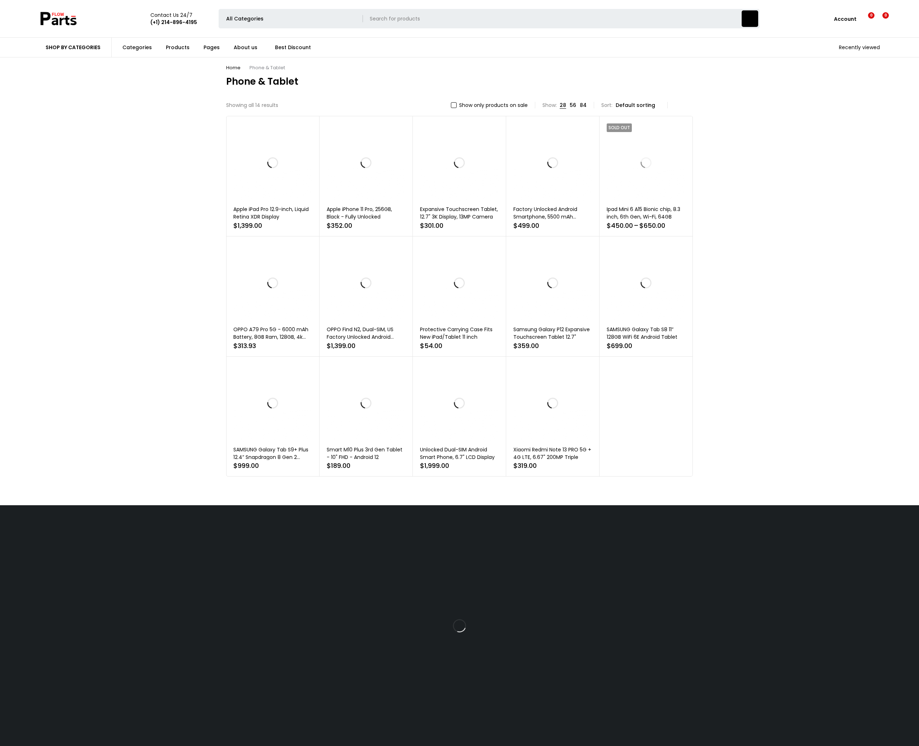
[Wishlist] (867, 19)
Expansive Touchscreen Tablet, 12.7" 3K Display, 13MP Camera (459, 213)
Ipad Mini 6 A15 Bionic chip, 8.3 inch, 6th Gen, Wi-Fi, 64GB (643, 213)
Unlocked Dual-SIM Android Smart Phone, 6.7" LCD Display (457, 453)
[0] (880, 19)
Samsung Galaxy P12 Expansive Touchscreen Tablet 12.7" (551, 333)
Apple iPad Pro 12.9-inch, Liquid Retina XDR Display (271, 213)
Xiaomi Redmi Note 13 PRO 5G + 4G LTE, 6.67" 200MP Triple (552, 453)
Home (233, 67)
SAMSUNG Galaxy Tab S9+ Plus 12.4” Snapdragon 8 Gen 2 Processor (270, 457)
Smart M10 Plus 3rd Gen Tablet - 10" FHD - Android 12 (364, 453)
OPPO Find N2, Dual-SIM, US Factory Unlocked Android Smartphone (360, 337)
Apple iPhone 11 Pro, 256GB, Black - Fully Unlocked (359, 213)
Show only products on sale (493, 105)
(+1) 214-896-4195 (263, 654)
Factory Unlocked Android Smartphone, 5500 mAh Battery (545, 217)
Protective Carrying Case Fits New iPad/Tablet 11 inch (456, 333)
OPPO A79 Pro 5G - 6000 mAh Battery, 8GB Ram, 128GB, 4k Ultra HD (270, 337)
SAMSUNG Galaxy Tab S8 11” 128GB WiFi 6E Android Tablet (642, 333)
